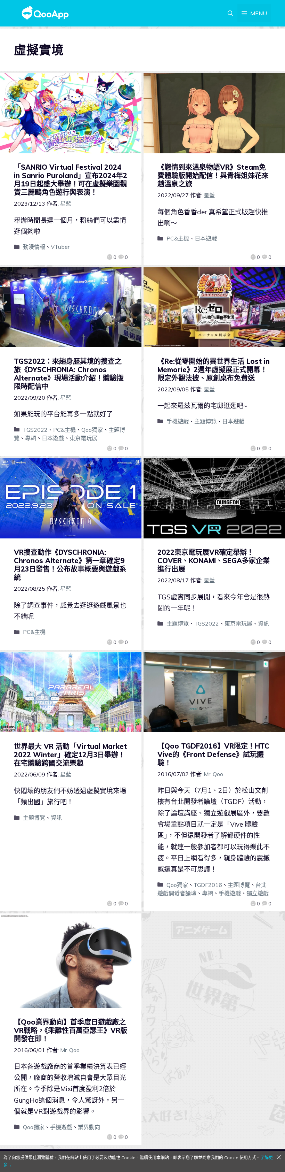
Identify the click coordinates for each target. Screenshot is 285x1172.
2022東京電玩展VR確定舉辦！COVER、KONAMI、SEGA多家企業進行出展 (213, 560)
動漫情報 (34, 246)
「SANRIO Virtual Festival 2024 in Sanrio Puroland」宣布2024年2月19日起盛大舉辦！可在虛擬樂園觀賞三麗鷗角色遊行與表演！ (70, 180)
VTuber (60, 246)
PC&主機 (177, 238)
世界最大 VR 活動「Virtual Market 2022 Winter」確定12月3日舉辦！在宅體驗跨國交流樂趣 (70, 754)
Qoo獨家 (92, 429)
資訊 (263, 623)
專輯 (30, 438)
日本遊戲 (206, 238)
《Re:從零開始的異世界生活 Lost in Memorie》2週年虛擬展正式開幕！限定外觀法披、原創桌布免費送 (213, 369)
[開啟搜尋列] (230, 13)
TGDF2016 (208, 884)
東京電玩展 (83, 438)
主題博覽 (205, 421)
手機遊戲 (177, 421)
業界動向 (89, 1127)
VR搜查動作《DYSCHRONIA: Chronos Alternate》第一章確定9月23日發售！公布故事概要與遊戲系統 (70, 565)
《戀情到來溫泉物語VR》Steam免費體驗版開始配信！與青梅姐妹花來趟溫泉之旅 (213, 175)
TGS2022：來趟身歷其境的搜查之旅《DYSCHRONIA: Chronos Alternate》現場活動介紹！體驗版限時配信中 (69, 374)
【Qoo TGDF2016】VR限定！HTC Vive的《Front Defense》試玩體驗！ (213, 754)
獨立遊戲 (257, 893)
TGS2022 (35, 429)
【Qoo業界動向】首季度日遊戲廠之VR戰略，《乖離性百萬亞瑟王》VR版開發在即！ (70, 1030)
